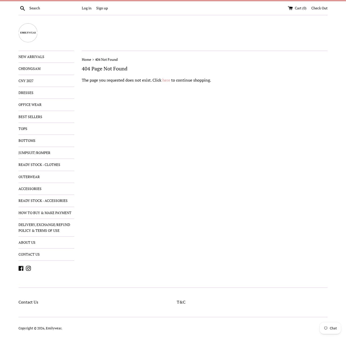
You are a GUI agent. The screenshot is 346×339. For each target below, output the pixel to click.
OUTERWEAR (29, 176)
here (166, 80)
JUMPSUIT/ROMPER (34, 152)
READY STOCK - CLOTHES (39, 164)
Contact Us (28, 302)
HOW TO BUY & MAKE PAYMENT (44, 212)
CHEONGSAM (29, 68)
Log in (86, 8)
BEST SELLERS (30, 116)
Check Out (319, 8)
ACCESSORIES (30, 188)
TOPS (22, 128)
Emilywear (53, 328)
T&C (181, 302)
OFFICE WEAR (30, 104)
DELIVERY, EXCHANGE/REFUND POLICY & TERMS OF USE (44, 227)
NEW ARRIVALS (31, 56)
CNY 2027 (25, 80)
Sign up (102, 8)
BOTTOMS (26, 140)
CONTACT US (29, 254)
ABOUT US (26, 242)
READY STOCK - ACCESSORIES (43, 200)
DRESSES (25, 92)
